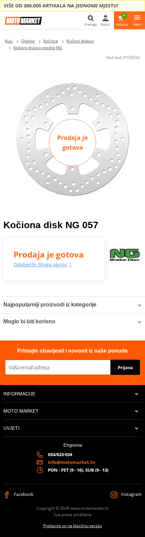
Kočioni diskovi (80, 41)
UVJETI (11, 428)
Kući (9, 41)
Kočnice (51, 41)
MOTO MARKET (21, 411)
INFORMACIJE (19, 393)
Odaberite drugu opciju (40, 264)
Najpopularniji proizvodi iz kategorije (49, 304)
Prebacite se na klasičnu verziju (72, 526)
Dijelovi (28, 41)
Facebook (23, 494)
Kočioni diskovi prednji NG (37, 48)
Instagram (131, 494)
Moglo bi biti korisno (29, 321)
